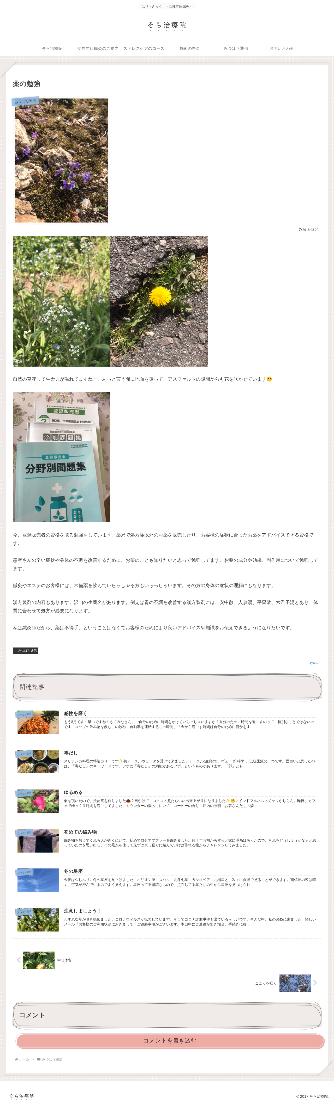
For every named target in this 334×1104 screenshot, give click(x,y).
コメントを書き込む (169, 1040)
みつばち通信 (27, 650)
